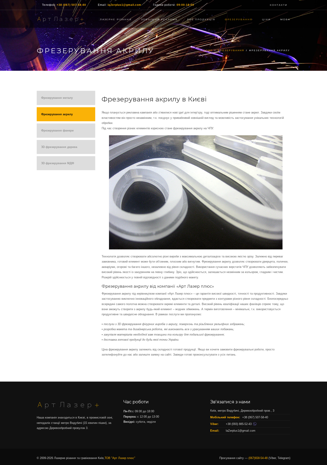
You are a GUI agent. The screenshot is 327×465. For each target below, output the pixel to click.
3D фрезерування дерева (59, 147)
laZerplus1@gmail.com (124, 4)
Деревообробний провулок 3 (68, 428)
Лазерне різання (116, 19)
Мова (285, 19)
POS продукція (201, 19)
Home (208, 50)
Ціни (266, 19)
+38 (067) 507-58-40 (71, 4)
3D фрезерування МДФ (57, 163)
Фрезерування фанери (57, 130)
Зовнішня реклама (159, 19)
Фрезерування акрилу (57, 114)
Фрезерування (238, 19)
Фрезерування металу (57, 97)
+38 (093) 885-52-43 (239, 424)
